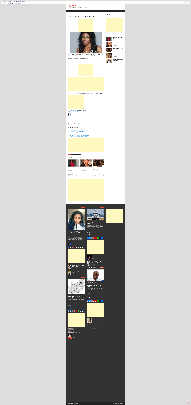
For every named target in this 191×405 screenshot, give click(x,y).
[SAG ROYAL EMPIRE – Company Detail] (89, 255)
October (109, 10)
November (115, 10)
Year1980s (79, 154)
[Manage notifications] (188, 403)
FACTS (68, 231)
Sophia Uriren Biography (95, 118)
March (80, 10)
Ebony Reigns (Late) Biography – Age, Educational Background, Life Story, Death (98, 325)
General (71, 231)
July (94, 10)
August (98, 10)
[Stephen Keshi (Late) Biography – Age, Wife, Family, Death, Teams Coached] (95, 281)
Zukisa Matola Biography (74, 62)
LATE (94, 282)
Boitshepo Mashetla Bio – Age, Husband (118, 60)
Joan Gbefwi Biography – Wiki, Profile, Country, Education (96, 262)
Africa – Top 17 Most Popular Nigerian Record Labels (79, 329)
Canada (88, 220)
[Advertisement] (85, 25)
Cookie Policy (19, 3)
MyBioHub (73, 6)
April (84, 10)
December (120, 10)
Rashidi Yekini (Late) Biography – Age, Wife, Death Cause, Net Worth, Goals (98, 319)
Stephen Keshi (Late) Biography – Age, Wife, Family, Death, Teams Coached (95, 285)
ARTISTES (72, 154)
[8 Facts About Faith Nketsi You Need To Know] (70, 265)
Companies (91, 220)
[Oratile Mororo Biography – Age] (86, 166)
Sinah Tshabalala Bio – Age (98, 167)
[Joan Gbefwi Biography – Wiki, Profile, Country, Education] (88, 261)
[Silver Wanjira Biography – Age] (73, 166)
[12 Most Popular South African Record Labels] (76, 294)
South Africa (77, 231)
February (75, 10)
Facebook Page (76, 111)
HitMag (122, 403)
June (91, 10)
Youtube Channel (73, 110)
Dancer (76, 154)
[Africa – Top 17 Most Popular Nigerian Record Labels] (71, 328)
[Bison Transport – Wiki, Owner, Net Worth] (95, 219)
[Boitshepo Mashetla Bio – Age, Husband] (109, 59)
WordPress (117, 403)
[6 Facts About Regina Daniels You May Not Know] (69, 271)
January (70, 10)
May (87, 10)
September (103, 10)
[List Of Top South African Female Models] (70, 334)
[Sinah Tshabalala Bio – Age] (98, 166)
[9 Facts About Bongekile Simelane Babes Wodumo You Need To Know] (76, 230)
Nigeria (96, 282)
